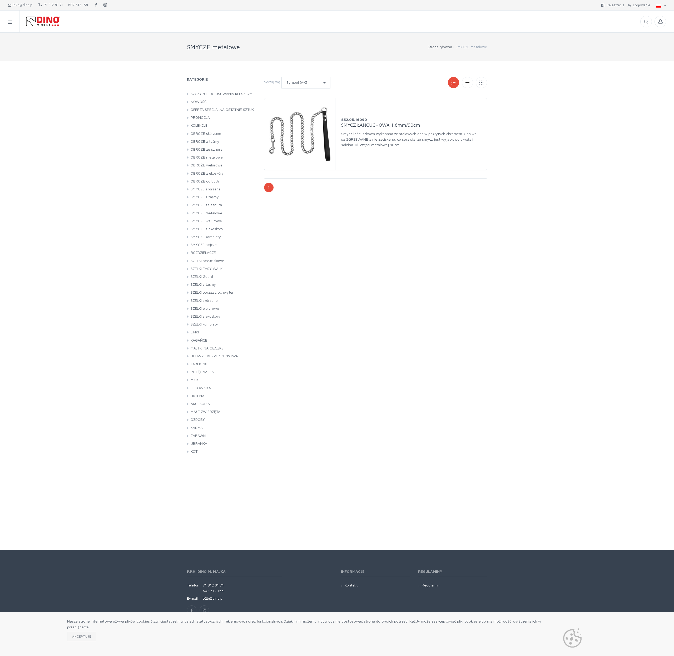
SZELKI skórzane (204, 300)
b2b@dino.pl (22, 5)
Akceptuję (81, 636)
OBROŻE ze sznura (206, 149)
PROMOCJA (200, 117)
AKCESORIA (200, 403)
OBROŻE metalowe (207, 157)
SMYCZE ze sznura (206, 205)
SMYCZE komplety (206, 236)
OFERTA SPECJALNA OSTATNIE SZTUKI (223, 109)
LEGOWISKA (201, 388)
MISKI (195, 379)
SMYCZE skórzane (206, 189)
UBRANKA (199, 443)
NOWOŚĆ (199, 101)
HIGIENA (197, 395)
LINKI (195, 332)
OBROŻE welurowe (206, 165)
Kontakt (351, 585)
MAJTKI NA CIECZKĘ (207, 348)
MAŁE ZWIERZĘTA (205, 411)
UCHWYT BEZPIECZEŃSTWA (214, 356)
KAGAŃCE (199, 340)
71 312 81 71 (52, 5)
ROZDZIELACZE (203, 252)
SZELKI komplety (204, 324)
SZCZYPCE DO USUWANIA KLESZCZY (221, 93)
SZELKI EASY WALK (206, 268)
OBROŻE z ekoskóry (207, 173)
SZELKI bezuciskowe (207, 260)
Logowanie (640, 5)
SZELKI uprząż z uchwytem (213, 292)
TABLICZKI (199, 364)
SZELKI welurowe (205, 308)
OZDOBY (198, 419)
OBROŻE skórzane (206, 133)
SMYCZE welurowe (206, 221)
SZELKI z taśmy (203, 284)
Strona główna (440, 47)
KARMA (197, 427)
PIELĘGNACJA (202, 371)
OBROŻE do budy (205, 181)
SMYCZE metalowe (206, 213)
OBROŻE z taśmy (205, 141)
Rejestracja (614, 5)
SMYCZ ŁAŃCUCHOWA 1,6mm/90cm (380, 125)
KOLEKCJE (199, 125)
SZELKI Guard (202, 276)
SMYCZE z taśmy (205, 197)
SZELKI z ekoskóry (205, 316)
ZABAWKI (198, 435)
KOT (194, 451)
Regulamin (430, 585)
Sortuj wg (272, 82)
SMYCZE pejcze (204, 244)
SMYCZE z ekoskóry (207, 228)
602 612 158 (78, 5)
